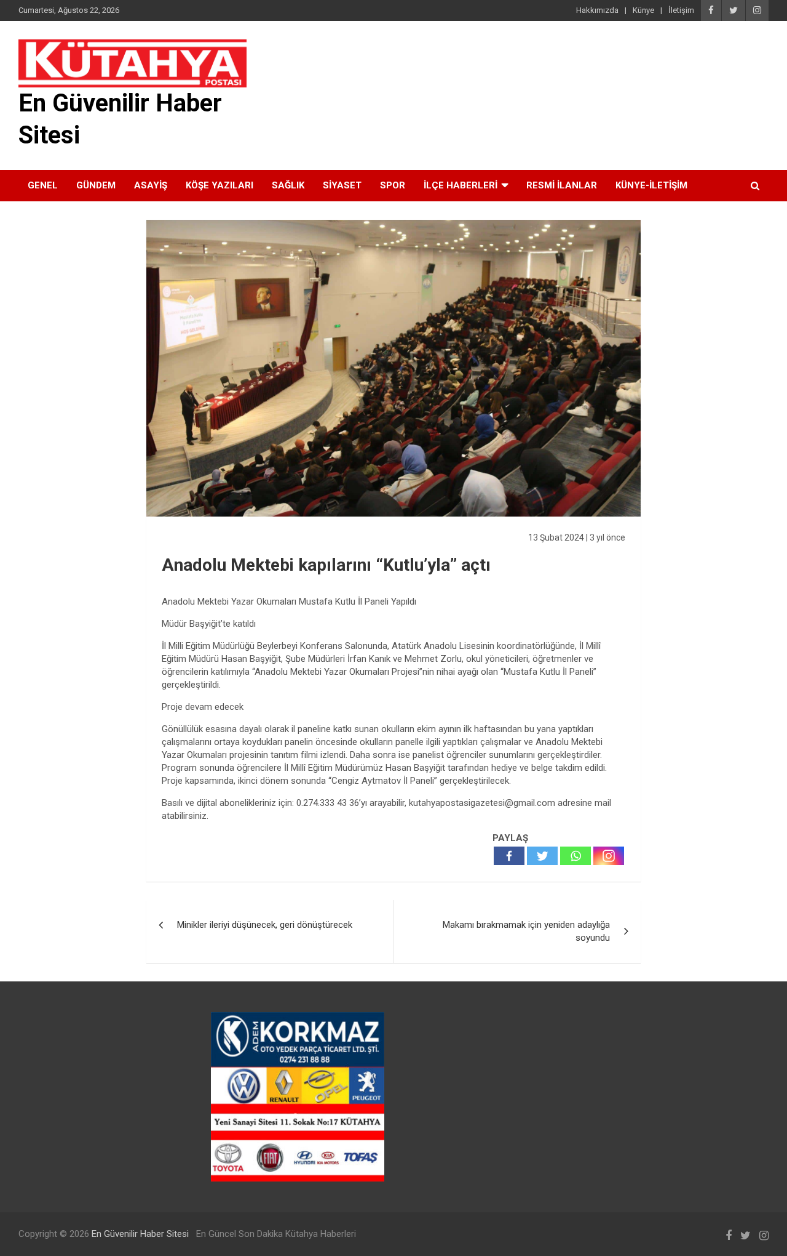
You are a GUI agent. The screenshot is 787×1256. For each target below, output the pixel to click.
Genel (43, 185)
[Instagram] (608, 856)
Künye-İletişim (651, 185)
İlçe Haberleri (460, 185)
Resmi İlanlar (561, 185)
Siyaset (342, 185)
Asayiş (150, 185)
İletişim (681, 10)
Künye (643, 10)
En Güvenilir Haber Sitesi (140, 1233)
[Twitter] (542, 856)
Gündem (96, 185)
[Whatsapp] (575, 856)
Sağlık (288, 185)
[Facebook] (509, 856)
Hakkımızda (597, 10)
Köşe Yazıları (219, 185)
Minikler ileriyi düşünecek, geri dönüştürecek (264, 924)
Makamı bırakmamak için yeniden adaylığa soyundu (526, 931)
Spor (392, 185)
